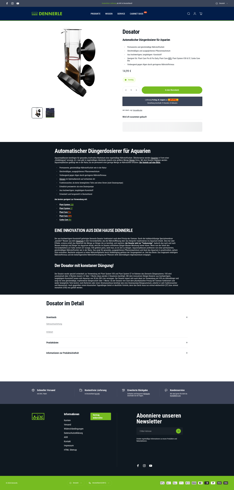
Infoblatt (49, 332)
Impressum (69, 445)
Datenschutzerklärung (73, 433)
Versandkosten (137, 110)
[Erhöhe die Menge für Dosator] (137, 90)
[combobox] (222, 3)
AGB (66, 437)
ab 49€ (97, 394)
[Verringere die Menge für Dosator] (125, 90)
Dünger (132, 160)
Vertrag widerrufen (97, 416)
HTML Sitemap (70, 449)
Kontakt (67, 441)
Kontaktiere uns (175, 396)
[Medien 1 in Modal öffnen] (72, 65)
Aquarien (154, 158)
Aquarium (80, 241)
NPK (170, 58)
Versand (67, 424)
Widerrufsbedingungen (73, 428)
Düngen (62, 179)
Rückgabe (146, 394)
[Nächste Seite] (105, 71)
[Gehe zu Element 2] (50, 112)
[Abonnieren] (178, 431)
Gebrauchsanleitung (54, 324)
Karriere (67, 420)
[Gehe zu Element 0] (37, 112)
